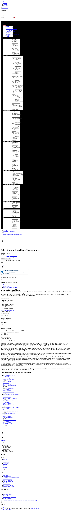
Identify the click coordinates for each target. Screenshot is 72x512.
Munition (8, 35)
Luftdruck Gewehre (17, 96)
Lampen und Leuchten (14, 193)
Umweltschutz (6, 482)
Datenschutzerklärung (8, 480)
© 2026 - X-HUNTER (6, 509)
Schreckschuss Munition (18, 69)
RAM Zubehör (18, 91)
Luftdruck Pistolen (19, 97)
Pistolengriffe (18, 126)
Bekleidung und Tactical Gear (12, 34)
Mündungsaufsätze (16, 117)
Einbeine (17, 136)
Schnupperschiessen (16, 221)
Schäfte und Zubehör (14, 130)
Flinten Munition (15, 212)
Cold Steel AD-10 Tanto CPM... (10, 411)
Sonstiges (8, 36)
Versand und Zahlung (8, 481)
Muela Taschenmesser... (8, 392)
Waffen (7, 26)
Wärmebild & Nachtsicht (17, 175)
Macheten (14, 148)
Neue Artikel (6, 462)
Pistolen (16, 49)
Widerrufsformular (7, 476)
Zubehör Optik (15, 183)
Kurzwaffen (14, 48)
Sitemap (5, 464)
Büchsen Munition (14, 210)
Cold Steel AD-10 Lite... (8, 379)
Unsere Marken (6, 466)
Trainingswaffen (15, 109)
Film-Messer (16, 153)
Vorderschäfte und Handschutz (15, 128)
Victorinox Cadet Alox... (8, 417)
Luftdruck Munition (17, 100)
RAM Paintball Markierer (17, 85)
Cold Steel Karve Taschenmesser (10, 398)
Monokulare (14, 178)
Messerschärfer (15, 165)
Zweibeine (17, 134)
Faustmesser (14, 146)
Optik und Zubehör (10, 31)
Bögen (16, 82)
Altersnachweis (6, 484)
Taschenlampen (18, 194)
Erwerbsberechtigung (8, 485)
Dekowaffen (14, 108)
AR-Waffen (14, 40)
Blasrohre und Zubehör (17, 105)
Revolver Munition (14, 216)
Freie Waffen (9, 30)
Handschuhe (14, 203)
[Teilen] (3, 265)
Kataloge (5, 459)
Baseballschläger (15, 187)
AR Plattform (15, 113)
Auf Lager (3, 313)
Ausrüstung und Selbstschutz (12, 32)
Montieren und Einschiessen (15, 219)
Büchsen (16, 45)
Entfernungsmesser (16, 179)
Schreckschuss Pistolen (18, 59)
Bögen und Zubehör (16, 81)
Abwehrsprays (15, 191)
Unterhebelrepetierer (16, 41)
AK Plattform (15, 112)
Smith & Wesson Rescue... (9, 423)
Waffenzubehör (9, 27)
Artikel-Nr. (3, 311)
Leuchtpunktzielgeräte (17, 173)
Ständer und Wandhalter (14, 227)
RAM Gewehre (18, 86)
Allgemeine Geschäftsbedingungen (11, 477)
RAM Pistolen (18, 87)
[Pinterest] (3, 267)
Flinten (16, 46)
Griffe (13, 123)
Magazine (14, 140)
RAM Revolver (18, 89)
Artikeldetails (6, 286)
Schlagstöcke (15, 185)
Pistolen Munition (16, 214)
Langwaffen (14, 44)
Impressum (5, 475)
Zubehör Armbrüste (17, 79)
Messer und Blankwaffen (11, 29)
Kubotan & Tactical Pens (15, 189)
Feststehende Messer (15, 143)
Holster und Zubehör (14, 207)
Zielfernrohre (15, 171)
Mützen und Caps (16, 202)
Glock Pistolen (15, 43)
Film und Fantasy (16, 151)
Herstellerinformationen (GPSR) (10, 287)
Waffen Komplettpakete (15, 52)
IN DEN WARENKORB (5, 258)
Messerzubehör (15, 166)
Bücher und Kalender (14, 225)
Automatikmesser (16, 147)
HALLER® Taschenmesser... (10, 385)
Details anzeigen (7, 378)
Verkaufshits (6, 463)
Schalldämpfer (18, 122)
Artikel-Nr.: (3, 253)
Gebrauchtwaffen (16, 54)
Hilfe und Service (7, 495)
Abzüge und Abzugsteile (14, 138)
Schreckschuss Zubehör (18, 71)
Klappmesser (15, 145)
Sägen (13, 168)
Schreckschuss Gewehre (18, 64)
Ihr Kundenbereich (7, 494)
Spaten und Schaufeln (14, 196)
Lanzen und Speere (14, 163)
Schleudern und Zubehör (17, 106)
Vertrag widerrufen (5, 507)
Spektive (14, 180)
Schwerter (14, 157)
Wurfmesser (14, 150)
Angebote (5, 460)
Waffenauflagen (15, 132)
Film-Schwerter (17, 156)
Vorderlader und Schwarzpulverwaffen (17, 74)
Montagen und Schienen (17, 174)
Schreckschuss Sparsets (18, 66)
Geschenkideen (15, 222)
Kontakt (3, 440)
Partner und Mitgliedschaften (9, 497)
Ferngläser (14, 177)
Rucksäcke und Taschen (15, 199)
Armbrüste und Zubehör (17, 76)
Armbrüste (17, 77)
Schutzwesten (15, 205)
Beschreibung (6, 284)
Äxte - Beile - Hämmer (15, 161)
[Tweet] (3, 266)
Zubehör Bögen (18, 83)
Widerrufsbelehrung (7, 479)
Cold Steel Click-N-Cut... (9, 404)
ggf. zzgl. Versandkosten (11, 256)
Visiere (13, 182)
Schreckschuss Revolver (18, 61)
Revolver (17, 50)
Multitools (14, 159)
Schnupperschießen (7, 498)
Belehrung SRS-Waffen (8, 486)
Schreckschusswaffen (16, 57)
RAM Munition (18, 90)
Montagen (17, 133)
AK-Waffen (14, 39)
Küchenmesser (15, 169)
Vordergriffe (17, 124)
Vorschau (6, 376)
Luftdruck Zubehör (19, 101)
